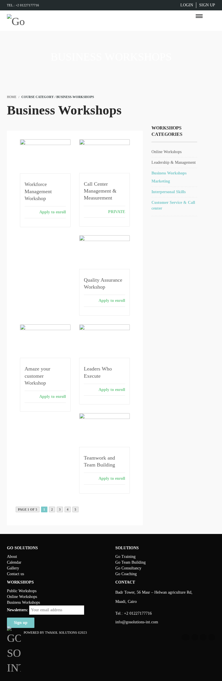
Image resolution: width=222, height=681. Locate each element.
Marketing (160, 181)
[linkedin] (194, 637)
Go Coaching (126, 574)
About (12, 556)
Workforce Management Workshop (38, 191)
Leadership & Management (173, 162)
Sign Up (207, 5)
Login (186, 5)
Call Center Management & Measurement (100, 191)
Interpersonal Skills (168, 192)
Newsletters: (17, 610)
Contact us (15, 574)
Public (12, 591)
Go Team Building (130, 562)
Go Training (125, 556)
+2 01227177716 (138, 613)
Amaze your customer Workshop (37, 376)
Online (13, 597)
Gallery (13, 568)
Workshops (27, 591)
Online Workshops (166, 152)
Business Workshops (168, 173)
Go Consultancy (128, 568)
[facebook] (185, 637)
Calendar (14, 562)
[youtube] (203, 637)
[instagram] (211, 637)
